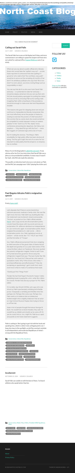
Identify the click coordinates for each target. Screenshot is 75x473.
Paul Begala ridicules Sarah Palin (17, 351)
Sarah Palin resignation (32, 180)
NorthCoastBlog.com (18, 467)
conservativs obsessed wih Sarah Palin (19, 342)
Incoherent (10, 373)
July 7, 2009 (9, 51)
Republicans (27, 170)
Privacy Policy (9, 457)
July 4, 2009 (9, 199)
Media (33, 32)
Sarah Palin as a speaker (27, 354)
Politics (24, 32)
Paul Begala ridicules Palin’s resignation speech (23, 194)
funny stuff (14, 203)
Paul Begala (30, 345)
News (41, 32)
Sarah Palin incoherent (14, 180)
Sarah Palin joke (30, 356)
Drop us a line (56, 85)
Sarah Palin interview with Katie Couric (19, 431)
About (7, 453)
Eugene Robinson (31, 60)
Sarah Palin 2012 (22, 174)
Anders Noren (60, 467)
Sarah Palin (10, 174)
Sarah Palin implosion (33, 177)
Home (7, 32)
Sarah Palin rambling (13, 433)
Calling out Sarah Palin (15, 47)
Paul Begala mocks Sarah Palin (16, 348)
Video (10, 424)
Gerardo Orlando (21, 51)
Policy (15, 32)
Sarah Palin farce (35, 174)
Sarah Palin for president (15, 177)
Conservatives (12, 170)
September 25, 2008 (11, 376)
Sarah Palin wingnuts (33, 359)
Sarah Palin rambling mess (15, 359)
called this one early (32, 151)
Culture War (20, 170)
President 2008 (33, 423)
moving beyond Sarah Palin (15, 345)
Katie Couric (11, 428)
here (9, 222)
